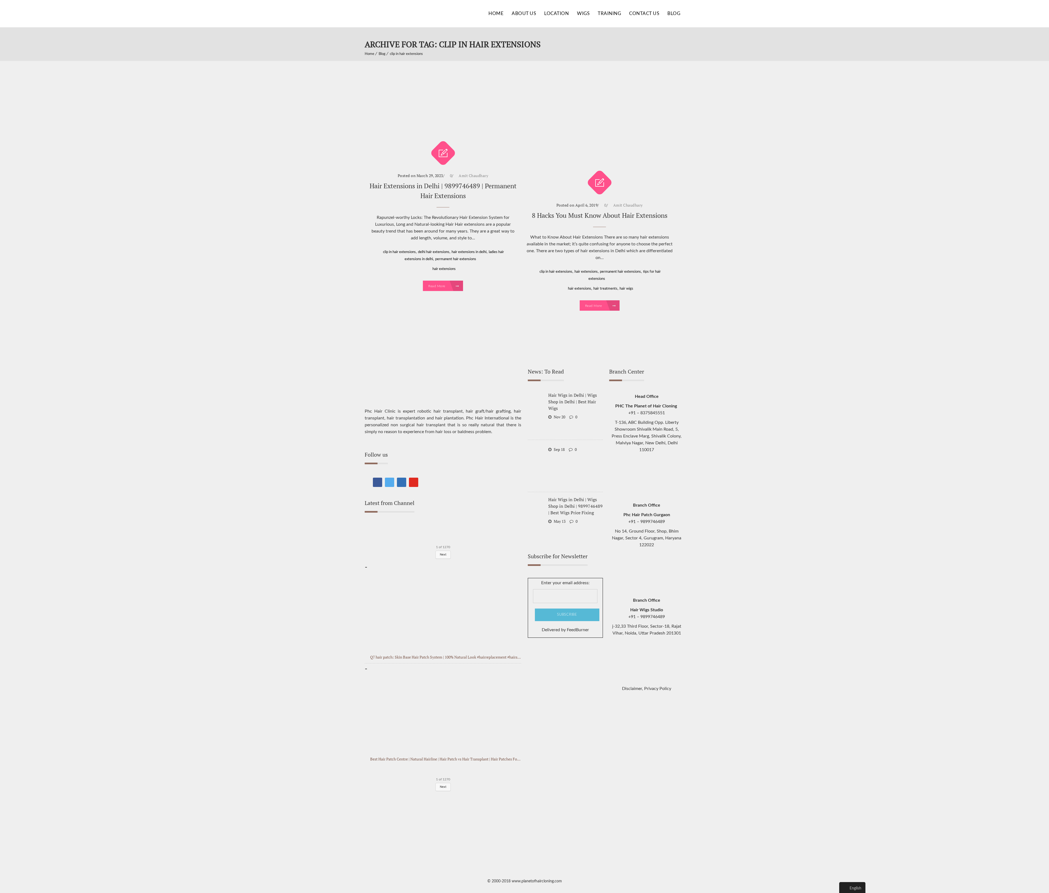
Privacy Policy (657, 688)
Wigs (583, 13)
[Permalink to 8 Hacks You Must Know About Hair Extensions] (599, 124)
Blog (673, 13)
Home (495, 13)
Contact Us (644, 13)
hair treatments (605, 288)
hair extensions (444, 269)
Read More (437, 286)
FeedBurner (578, 630)
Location (556, 13)
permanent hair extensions (455, 259)
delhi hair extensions (433, 252)
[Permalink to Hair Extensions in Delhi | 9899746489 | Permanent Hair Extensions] (443, 109)
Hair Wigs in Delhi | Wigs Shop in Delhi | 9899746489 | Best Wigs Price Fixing (575, 506)
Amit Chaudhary (473, 175)
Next (443, 786)
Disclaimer (632, 688)
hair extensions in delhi (469, 252)
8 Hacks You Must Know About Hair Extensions (599, 215)
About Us (524, 13)
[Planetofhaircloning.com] (406, 13)
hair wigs (626, 288)
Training (609, 13)
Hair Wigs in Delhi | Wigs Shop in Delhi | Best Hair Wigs (572, 401)
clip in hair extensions (406, 54)
